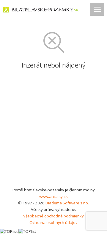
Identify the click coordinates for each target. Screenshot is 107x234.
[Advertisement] (53, 130)
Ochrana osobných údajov (53, 222)
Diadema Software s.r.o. (67, 203)
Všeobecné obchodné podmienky (53, 216)
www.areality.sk (53, 196)
